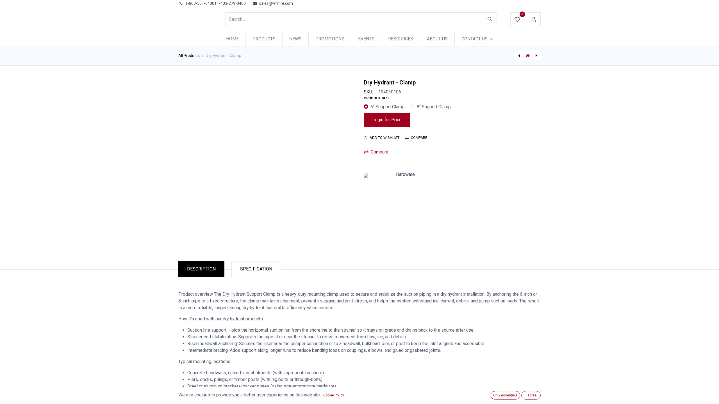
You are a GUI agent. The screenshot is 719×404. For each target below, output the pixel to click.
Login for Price (387, 119)
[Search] (490, 19)
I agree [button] (531, 395)
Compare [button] (419, 137)
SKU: (368, 92)
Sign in (534, 19)
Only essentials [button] (505, 395)
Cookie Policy (333, 395)
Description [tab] (201, 269)
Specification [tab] (256, 269)
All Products (189, 55)
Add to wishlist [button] (384, 137)
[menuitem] (232, 39)
